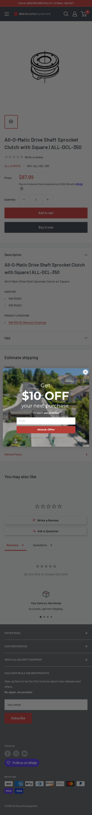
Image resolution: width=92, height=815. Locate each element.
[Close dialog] (85, 372)
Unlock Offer (46, 429)
